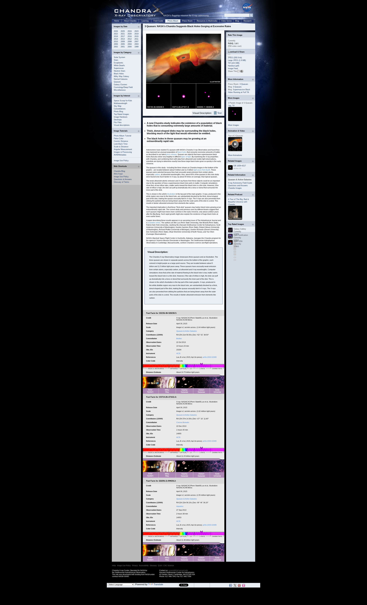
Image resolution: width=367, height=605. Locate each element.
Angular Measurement (123, 149)
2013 (123, 39)
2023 (136, 31)
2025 (123, 31)
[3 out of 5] (229, 51)
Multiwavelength (120, 103)
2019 (136, 34)
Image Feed (233, 68)
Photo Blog (118, 111)
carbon (157, 175)
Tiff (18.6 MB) (233, 63)
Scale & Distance (121, 147)
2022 (116, 34)
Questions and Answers (238, 185)
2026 (116, 31)
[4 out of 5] (229, 54)
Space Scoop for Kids (123, 101)
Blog (237, 21)
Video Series (226, 21)
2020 (130, 34)
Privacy (135, 566)
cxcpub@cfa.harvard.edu (178, 570)
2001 (123, 47)
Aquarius (179, 506)
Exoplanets (118, 63)
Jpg (229, 106)
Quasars (117, 82)
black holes (182, 152)
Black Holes (119, 74)
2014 (116, 39)
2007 (136, 41)
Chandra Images (235, 188)
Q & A (160, 566)
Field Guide (158, 21)
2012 (130, 39)
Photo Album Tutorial (122, 136)
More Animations (235, 155)
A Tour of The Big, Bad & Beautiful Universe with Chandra (238, 201)
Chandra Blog (119, 171)
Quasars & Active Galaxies (186, 331)
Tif (233, 106)
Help (114, 566)
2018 (116, 36)
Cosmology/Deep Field (123, 87)
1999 (136, 47)
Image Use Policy (121, 160)
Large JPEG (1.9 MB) (237, 60)
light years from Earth (202, 170)
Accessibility (144, 566)
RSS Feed (118, 174)
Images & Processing (123, 152)
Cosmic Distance (121, 141)
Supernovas (119, 68)
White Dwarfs (119, 65)
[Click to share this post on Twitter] (238, 72)
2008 (130, 41)
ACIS (178, 353)
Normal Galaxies (121, 79)
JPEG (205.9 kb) (235, 57)
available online (154, 223)
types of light (186, 157)
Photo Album (173, 21)
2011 (136, 39)
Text (219, 113)
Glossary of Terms (121, 182)
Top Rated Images (121, 114)
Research (247, 21)
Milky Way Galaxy (121, 76)
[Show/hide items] (138, 27)
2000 (130, 47)
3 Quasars (244, 84)
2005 (123, 44)
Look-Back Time (120, 144)
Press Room (187, 21)
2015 (136, 36)
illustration (171, 194)
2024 (130, 31)
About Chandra (130, 21)
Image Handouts (120, 117)
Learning (145, 21)
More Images (233, 125)
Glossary (153, 566)
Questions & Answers (123, 179)
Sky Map (117, 106)
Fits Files (118, 122)
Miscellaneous (120, 90)
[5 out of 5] (229, 56)
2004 (130, 44)
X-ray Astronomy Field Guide (240, 183)
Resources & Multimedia (207, 21)
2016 (130, 36)
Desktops (118, 120)
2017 (123, 36)
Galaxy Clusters (120, 84)
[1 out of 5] (229, 46)
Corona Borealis (182, 422)
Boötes (179, 339)
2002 (116, 47)
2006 (116, 44)
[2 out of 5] (235, 252)
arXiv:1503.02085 (210, 357)
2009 (123, 41)
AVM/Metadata (120, 155)
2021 (123, 34)
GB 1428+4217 (239, 166)
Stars (116, 60)
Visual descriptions (122, 125)
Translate (158, 584)
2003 (136, 44)
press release (171, 154)
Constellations (120, 109)
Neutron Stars (119, 71)
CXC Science (168, 566)
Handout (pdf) (233, 66)
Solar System (119, 57)
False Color (118, 138)
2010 (116, 41)
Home (116, 21)
